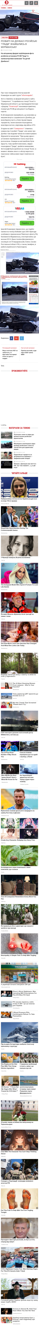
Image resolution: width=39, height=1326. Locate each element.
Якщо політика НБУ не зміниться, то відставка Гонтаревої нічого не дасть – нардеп (10, 354)
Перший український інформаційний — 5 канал (6, 3)
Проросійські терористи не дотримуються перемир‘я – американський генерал (23, 456)
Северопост (19, 129)
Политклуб (13, 106)
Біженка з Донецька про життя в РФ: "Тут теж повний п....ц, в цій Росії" (25, 465)
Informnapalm (27, 95)
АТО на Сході (13, 37)
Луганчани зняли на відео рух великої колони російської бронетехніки (24, 436)
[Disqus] (19, 400)
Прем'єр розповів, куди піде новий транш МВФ (28, 352)
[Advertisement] (19, 193)
